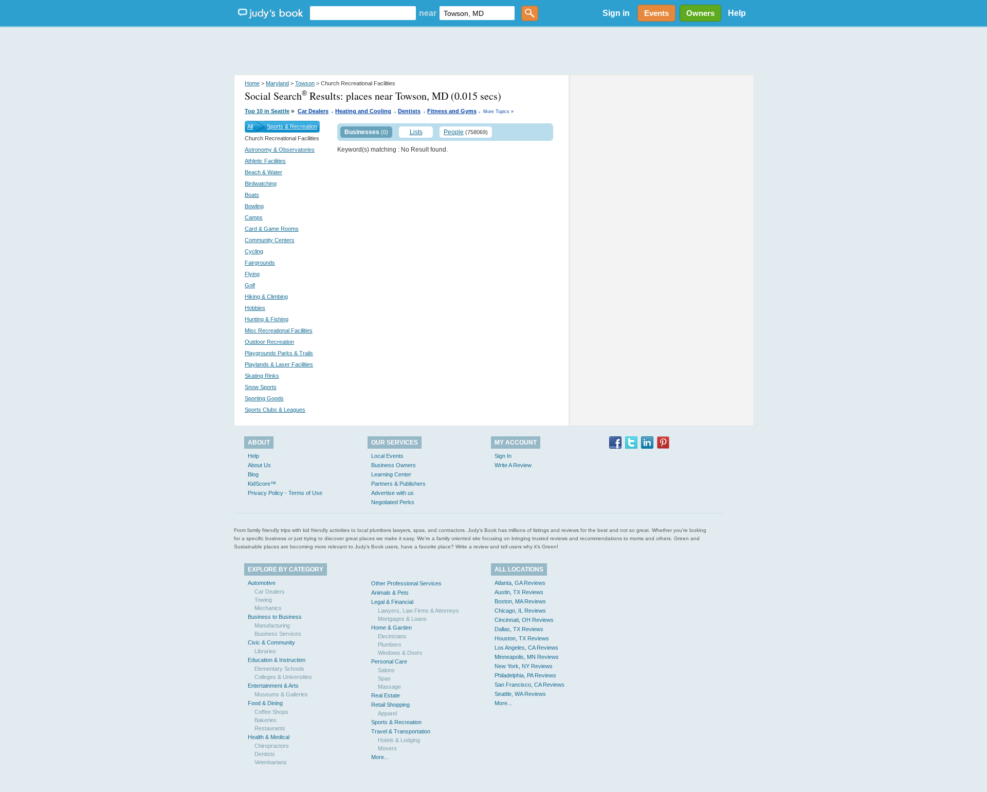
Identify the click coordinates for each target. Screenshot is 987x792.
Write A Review (513, 465)
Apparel (387, 713)
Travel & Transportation (400, 731)
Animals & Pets (390, 593)
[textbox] (363, 13)
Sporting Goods (264, 398)
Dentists (409, 111)
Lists (416, 132)
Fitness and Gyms (452, 111)
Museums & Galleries (281, 694)
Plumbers (389, 644)
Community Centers (270, 240)
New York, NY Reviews (524, 666)
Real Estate (385, 695)
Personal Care (389, 661)
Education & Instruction (276, 660)
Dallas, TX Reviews (519, 629)
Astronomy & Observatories (280, 149)
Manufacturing (272, 625)
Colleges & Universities (283, 677)
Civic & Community (271, 642)
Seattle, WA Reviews (520, 694)
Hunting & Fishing (266, 319)
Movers (387, 748)
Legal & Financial (392, 602)
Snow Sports (261, 387)
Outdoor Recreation (269, 342)
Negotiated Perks (392, 502)
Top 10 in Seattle (267, 111)
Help (737, 13)
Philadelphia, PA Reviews (525, 675)
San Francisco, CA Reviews (529, 685)
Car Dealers (313, 111)
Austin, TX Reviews (519, 592)
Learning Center (391, 474)
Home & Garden (391, 627)
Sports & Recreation (292, 126)
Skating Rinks (262, 376)
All (250, 126)
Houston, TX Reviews (522, 638)
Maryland (277, 83)
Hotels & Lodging (399, 740)
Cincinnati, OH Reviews (524, 620)
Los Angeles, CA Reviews (526, 647)
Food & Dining (265, 703)
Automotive (262, 583)
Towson (305, 83)
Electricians (392, 636)
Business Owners (393, 465)
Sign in (616, 13)
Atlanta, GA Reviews (520, 583)
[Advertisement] (493, 51)
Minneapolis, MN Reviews (527, 657)
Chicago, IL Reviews (520, 610)
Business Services (277, 634)
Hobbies (255, 308)
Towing (263, 600)
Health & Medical (268, 737)
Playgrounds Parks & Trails (279, 353)
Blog (253, 474)
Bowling (254, 206)
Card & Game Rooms (272, 229)
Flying (252, 274)
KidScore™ (262, 484)
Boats (252, 195)
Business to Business (275, 617)
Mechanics (268, 608)
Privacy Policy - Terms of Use (285, 493)
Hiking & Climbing (266, 296)
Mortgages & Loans (402, 619)
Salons (386, 670)
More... (380, 757)
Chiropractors (271, 746)
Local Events (387, 456)
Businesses (361, 132)
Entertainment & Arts (273, 686)
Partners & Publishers (398, 484)
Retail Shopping (390, 705)
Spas (384, 678)
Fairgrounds (260, 263)
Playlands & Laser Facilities (279, 364)
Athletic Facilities (265, 161)
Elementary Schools (279, 669)
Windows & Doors (400, 653)
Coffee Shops (271, 712)
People (454, 132)
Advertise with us (392, 493)
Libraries (265, 651)
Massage (389, 687)
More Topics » (498, 111)
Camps (254, 217)
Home (252, 83)
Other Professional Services (406, 583)
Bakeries (265, 720)
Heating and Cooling (363, 111)
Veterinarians (270, 762)
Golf (250, 285)
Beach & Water (263, 172)
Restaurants (269, 728)
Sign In (503, 456)
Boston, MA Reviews (520, 601)
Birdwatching (261, 183)
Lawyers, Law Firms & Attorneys (418, 610)
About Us (259, 465)
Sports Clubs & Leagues (275, 410)
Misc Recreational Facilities (279, 330)
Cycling (254, 251)
